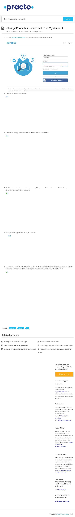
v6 (27, 328)
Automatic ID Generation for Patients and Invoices (20, 349)
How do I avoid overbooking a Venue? (16, 345)
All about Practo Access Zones (49, 342)
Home (8, 31)
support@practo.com (61, 392)
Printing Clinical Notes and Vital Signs (15, 342)
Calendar (12, 328)
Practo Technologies (63, 514)
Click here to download (64, 420)
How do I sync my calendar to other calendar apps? (56, 345)
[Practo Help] (19, 7)
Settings (21, 328)
